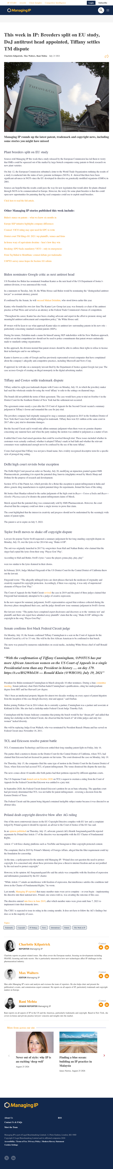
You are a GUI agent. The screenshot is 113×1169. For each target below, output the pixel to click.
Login (91, 2)
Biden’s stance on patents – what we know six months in (30, 217)
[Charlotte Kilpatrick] (11, 946)
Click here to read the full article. (19, 200)
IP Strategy (33, 927)
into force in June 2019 (34, 901)
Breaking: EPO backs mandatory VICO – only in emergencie (32, 248)
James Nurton (65, 1070)
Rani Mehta (41, 55)
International (55, 927)
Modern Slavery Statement (53, 1141)
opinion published (17, 831)
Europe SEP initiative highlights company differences (29, 223)
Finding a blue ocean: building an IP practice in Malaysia (75, 1061)
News (44, 927)
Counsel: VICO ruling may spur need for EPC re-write (29, 229)
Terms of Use (21, 1141)
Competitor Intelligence (55, 2)
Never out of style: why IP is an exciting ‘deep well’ (33, 1059)
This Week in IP (79, 927)
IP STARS (11, 2)
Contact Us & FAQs (13, 1122)
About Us (8, 1117)
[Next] (104, 1055)
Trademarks (9, 927)
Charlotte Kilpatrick (34, 944)
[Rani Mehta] (11, 1003)
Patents (66, 927)
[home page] (19, 10)
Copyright (21, 927)
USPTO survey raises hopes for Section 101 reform (27, 260)
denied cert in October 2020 (40, 779)
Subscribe (102, 2)
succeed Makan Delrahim (48, 300)
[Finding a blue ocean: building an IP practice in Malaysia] (78, 1042)
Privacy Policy (34, 1141)
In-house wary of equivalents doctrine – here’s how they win (32, 242)
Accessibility (9, 1141)
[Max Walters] (11, 974)
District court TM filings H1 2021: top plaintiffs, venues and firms (34, 236)
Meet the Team (11, 1127)
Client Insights (35, 2)
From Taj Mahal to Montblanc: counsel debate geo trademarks (33, 254)
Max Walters (29, 55)
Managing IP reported (26, 891)
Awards (22, 2)
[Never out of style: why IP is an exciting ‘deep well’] (35, 1042)
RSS (60, 1117)
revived (47, 592)
